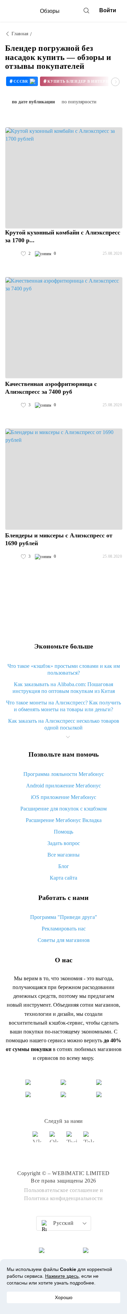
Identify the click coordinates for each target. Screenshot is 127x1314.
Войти (107, 10)
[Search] (86, 10)
